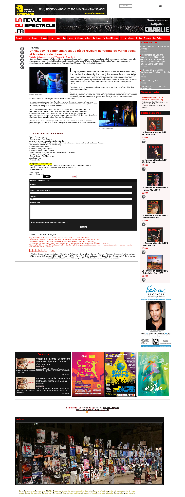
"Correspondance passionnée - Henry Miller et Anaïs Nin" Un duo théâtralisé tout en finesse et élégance (64, 243)
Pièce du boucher (91, 256)
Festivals (88, 38)
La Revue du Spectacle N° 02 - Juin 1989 (154, 161)
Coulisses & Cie (105, 256)
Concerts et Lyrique (39, 38)
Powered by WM (103, 411)
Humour (123, 38)
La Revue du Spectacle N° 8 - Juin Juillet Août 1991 (155, 272)
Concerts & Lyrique (51, 254)
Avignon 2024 (80, 258)
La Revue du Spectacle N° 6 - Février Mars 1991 (155, 216)
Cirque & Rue (84, 254)
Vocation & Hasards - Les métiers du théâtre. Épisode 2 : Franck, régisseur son (53, 361)
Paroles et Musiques (111, 38)
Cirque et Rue (60, 38)
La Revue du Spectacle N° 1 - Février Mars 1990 (155, 189)
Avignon (70, 38)
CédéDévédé (62, 256)
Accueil (19, 38)
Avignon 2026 (114, 258)
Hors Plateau (157, 38)
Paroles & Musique (121, 254)
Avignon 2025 (102, 258)
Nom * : (33, 185)
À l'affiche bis (73, 254)
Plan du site (80, 411)
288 (52, 250)
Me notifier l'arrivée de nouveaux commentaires (50, 222)
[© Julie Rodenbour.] (48, 68)
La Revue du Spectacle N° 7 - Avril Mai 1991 (155, 244)
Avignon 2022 (58, 258)
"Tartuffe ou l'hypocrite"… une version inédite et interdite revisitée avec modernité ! (57, 241)
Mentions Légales (150, 69)
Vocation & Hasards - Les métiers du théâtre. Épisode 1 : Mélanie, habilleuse (53, 381)
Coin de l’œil (117, 256)
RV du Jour (80, 256)
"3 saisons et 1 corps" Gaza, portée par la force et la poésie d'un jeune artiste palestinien (59, 240)
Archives (147, 38)
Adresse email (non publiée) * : (41, 190)
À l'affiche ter (91, 258)
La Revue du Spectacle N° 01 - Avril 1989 (154, 133)
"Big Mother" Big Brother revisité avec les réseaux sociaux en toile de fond (54, 238)
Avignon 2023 (69, 258)
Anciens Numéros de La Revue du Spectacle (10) (152, 98)
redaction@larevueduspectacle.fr (92, 410)
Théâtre (27, 38)
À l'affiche (63, 254)
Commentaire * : (36, 202)
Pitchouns (97, 38)
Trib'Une (139, 38)
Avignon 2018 (40, 256)
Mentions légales (111, 408)
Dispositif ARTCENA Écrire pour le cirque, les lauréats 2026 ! (154, 85)
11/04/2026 (40, 386)
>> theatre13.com (36, 169)
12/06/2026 (40, 367)
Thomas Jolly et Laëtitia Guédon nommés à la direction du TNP (155, 61)
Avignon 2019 (51, 256)
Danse (50, 38)
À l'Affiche (79, 38)
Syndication (92, 411)
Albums (131, 38)
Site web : (33, 196)
